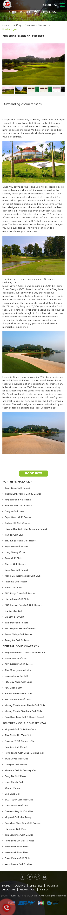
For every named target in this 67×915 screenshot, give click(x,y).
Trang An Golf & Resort (18, 640)
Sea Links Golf (12, 794)
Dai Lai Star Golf (14, 611)
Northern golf (9, 29)
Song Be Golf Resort (16, 776)
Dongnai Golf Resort (16, 764)
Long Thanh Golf (14, 782)
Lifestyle (36, 886)
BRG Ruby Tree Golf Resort (20, 593)
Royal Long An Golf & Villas (19, 840)
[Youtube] (44, 877)
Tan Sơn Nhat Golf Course (19, 835)
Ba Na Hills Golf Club (16, 658)
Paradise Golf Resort (16, 747)
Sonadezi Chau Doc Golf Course (22, 823)
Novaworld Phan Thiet (17, 846)
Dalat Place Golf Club (16, 805)
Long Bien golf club (15, 552)
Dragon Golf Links (14, 511)
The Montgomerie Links (18, 670)
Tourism (52, 886)
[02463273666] (6, 908)
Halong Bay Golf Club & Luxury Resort (26, 529)
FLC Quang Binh (13, 688)
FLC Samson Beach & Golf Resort (23, 605)
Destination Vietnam (36, 25)
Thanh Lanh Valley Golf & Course (23, 494)
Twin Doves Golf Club (16, 758)
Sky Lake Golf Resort (16, 546)
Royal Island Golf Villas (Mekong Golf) (25, 753)
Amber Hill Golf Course (17, 523)
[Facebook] (22, 877)
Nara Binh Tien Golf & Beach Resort (24, 717)
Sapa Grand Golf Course (18, 517)
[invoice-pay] (33, 903)
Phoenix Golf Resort (16, 581)
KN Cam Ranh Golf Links (18, 699)
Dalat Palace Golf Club (17, 858)
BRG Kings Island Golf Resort (20, 540)
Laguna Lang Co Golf (16, 676)
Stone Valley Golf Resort (18, 634)
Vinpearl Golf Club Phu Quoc (20, 729)
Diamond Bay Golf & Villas (19, 811)
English (47, 5)
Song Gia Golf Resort (16, 570)
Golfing (17, 25)
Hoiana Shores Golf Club (18, 693)
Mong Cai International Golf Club (23, 576)
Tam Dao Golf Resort (16, 622)
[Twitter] (30, 877)
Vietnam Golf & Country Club (21, 770)
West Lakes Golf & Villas (18, 864)
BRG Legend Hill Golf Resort (20, 628)
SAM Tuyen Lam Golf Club (19, 799)
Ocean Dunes (12, 788)
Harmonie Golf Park (15, 829)
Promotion (27, 889)
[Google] (37, 877)
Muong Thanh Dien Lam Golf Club (23, 711)
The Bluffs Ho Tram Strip (18, 735)
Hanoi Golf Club (13, 587)
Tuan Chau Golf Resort (17, 488)
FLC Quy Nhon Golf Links (18, 682)
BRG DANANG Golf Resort (19, 664)
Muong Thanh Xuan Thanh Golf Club (25, 705)
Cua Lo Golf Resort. (15, 564)
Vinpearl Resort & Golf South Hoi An (25, 652)
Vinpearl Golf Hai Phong (18, 499)
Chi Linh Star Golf (14, 617)
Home (5, 25)
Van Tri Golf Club (14, 535)
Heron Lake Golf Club (17, 599)
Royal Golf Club (13, 558)
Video (44, 889)
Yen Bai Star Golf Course (18, 505)
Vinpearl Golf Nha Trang (18, 817)
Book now (33, 473)
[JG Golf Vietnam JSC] (7, 5)
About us (8, 889)
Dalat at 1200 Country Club (20, 741)
